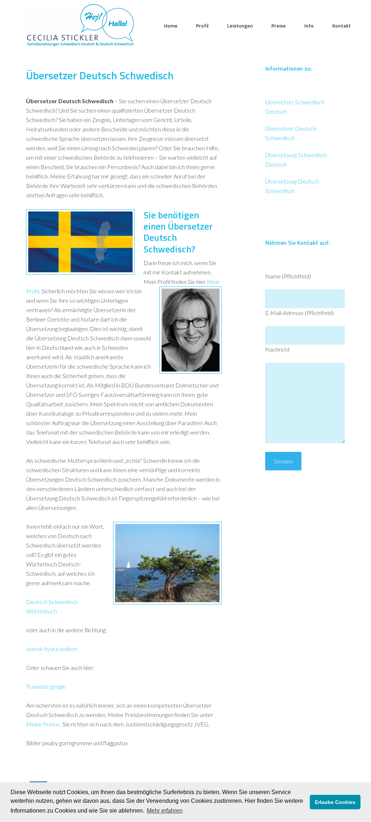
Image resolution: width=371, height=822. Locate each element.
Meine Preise (42, 724)
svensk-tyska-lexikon (51, 648)
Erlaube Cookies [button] (335, 802)
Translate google (46, 686)
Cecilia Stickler (80, 25)
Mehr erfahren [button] (165, 811)
